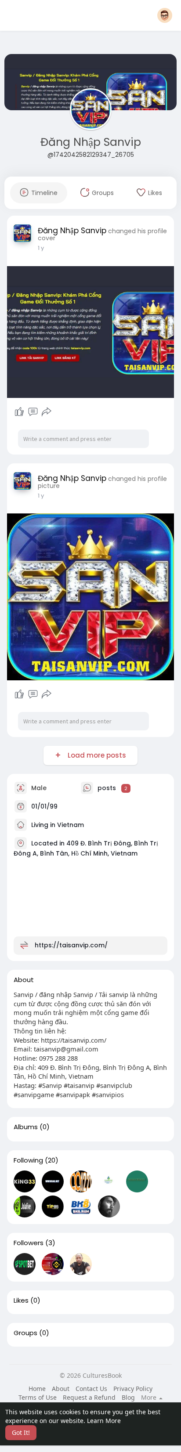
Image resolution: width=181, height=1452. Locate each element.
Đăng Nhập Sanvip (90, 142)
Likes (21, 1300)
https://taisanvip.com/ (71, 945)
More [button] (149, 1397)
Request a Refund (89, 1397)
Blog (128, 1397)
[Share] (46, 412)
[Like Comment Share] (32, 412)
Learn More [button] (104, 1420)
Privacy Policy (132, 1388)
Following (28, 1160)
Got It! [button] (21, 1432)
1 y (41, 248)
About (60, 1388)
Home (37, 1388)
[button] (164, 15)
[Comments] (33, 412)
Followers (28, 1242)
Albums (26, 1127)
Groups (25, 1332)
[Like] (19, 412)
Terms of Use (37, 1397)
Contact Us (91, 1388)
